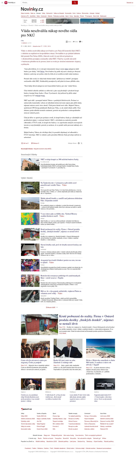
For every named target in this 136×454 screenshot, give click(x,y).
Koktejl (97, 13)
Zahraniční (49, 13)
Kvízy (71, 16)
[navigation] (2, 2)
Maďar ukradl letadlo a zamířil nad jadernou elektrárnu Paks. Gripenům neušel (61, 199)
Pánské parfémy (109, 441)
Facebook (28, 448)
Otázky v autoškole (105, 426)
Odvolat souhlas (90, 448)
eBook (69, 42)
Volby (43, 13)
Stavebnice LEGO (51, 441)
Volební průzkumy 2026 (28, 418)
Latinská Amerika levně (91, 426)
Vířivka (104, 438)
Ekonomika (85, 13)
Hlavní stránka (25, 13)
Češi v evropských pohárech (93, 435)
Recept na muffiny (74, 418)
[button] (30, 164)
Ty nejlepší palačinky (75, 416)
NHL (54, 429)
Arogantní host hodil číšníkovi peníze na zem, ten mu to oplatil (61, 261)
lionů (38, 95)
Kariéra (46, 448)
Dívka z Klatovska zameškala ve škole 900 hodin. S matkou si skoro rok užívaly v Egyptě (100, 362)
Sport (67, 16)
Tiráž (51, 448)
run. (43, 95)
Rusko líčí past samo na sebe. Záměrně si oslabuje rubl (65, 361)
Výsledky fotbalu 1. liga (59, 418)
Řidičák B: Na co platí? (107, 424)
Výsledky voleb (25, 421)
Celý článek (62, 333)
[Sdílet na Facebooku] (79, 143)
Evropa (42, 203)
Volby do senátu (25, 426)
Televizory (89, 441)
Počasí (82, 16)
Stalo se (33, 13)
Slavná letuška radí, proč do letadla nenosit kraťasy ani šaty (61, 245)
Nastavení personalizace (104, 448)
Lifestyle (92, 13)
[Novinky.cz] (32, 9)
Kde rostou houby (69, 435)
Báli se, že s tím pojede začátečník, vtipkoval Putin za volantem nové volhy (61, 292)
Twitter (34, 448)
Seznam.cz (130, 2)
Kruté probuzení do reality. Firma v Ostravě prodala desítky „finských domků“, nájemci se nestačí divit (60, 230)
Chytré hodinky (98, 441)
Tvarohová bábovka (74, 424)
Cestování (44, 16)
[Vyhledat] (75, 2)
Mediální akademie (59, 448)
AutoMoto (33, 16)
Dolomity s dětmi (89, 429)
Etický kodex (70, 448)
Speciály (76, 16)
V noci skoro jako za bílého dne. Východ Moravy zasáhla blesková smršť (59, 214)
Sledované (103, 16)
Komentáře (68, 13)
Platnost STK (104, 429)
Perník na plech (73, 429)
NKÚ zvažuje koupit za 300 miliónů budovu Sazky (60, 159)
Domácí (38, 13)
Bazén (40, 438)
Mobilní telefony (40, 441)
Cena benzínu (79, 435)
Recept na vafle (73, 426)
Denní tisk (96, 16)
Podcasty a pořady (58, 16)
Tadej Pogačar (41, 424)
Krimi (74, 13)
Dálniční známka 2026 (106, 418)
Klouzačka (73, 438)
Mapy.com (47, 435)
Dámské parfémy (63, 441)
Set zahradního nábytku (85, 438)
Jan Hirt (39, 421)
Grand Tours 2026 (42, 429)
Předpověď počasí (56, 435)
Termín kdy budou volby (28, 424)
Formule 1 (56, 426)
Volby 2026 (24, 416)
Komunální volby (26, 429)
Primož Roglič (41, 426)
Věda (38, 16)
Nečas (42, 71)
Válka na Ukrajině (59, 13)
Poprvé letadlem (89, 418)
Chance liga (56, 416)
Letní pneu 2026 (105, 416)
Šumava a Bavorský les (91, 421)
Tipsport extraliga (58, 421)
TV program (88, 16)
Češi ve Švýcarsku (89, 424)
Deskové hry (81, 441)
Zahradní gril (97, 438)
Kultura (79, 13)
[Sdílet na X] (81, 143)
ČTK (22, 41)
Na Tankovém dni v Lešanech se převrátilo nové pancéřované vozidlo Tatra (59, 184)
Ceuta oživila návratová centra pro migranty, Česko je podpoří (34, 361)
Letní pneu (73, 441)
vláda (66, 69)
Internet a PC (25, 16)
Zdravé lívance (73, 421)
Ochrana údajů (80, 448)
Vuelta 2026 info (41, 416)
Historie (50, 16)
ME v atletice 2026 (58, 424)
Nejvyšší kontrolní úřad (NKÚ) (42, 148)
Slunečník (66, 438)
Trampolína (58, 438)
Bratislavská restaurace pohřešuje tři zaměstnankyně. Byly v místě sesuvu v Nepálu (60, 276)
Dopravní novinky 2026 (107, 421)
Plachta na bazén (48, 438)
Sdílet (76, 42)
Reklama (40, 448)
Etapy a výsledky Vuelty (44, 418)
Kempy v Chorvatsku (90, 416)
